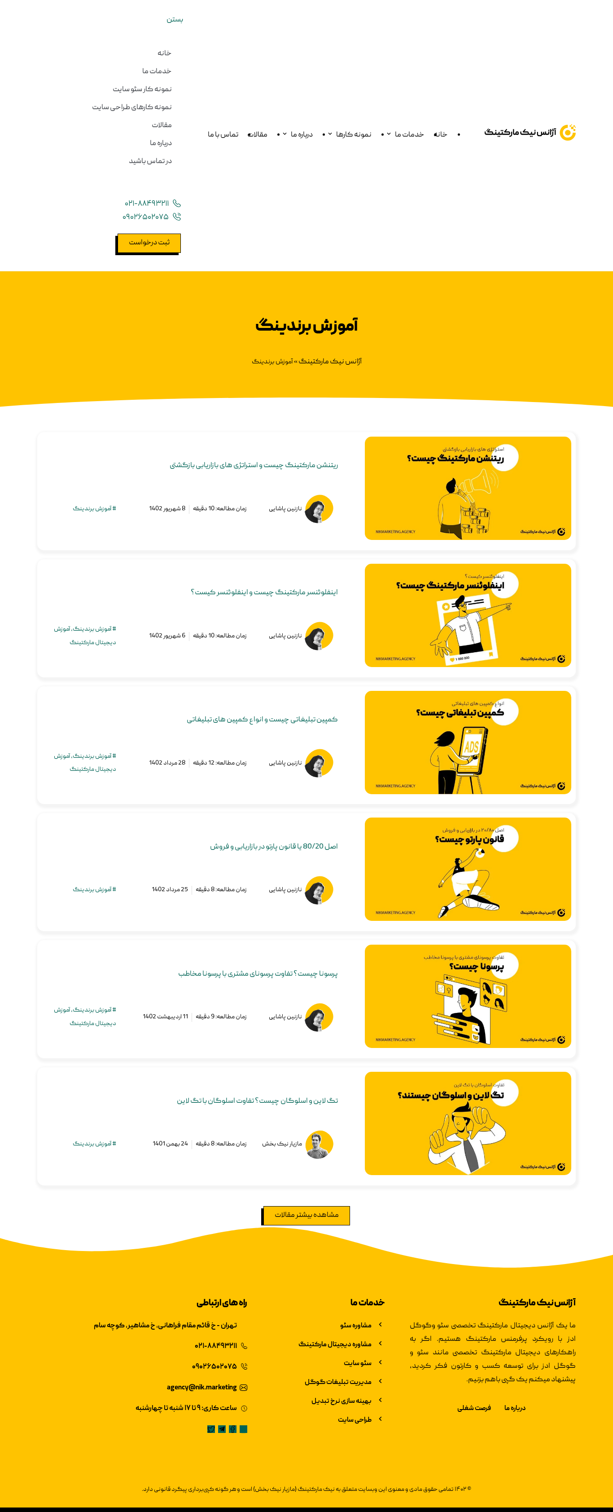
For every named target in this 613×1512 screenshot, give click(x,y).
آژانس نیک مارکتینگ (330, 362)
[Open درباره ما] (285, 135)
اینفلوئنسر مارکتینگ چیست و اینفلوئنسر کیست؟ (264, 593)
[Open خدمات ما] (389, 135)
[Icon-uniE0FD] (243, 1429)
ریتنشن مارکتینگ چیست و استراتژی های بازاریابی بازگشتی (254, 465)
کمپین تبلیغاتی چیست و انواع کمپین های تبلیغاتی (262, 720)
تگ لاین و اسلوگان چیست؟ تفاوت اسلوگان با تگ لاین (257, 1101)
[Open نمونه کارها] (330, 135)
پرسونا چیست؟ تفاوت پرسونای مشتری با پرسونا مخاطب (258, 974)
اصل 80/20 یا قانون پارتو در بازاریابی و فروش (274, 847)
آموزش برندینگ (92, 508)
